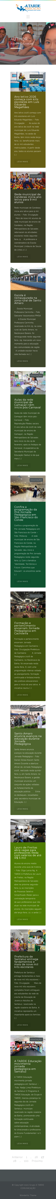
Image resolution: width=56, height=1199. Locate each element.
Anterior (17, 1157)
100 (26, 1161)
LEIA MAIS (22, 161)
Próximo (37, 1161)
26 (36, 1157)
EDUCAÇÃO (36, 76)
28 (14, 1161)
